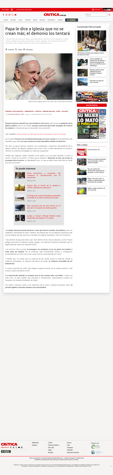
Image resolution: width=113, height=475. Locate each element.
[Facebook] (3, 14)
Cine (68, 445)
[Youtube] (15, 14)
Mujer (50, 450)
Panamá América (53, 445)
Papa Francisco (18, 111)
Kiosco (69, 442)
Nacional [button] (13, 20)
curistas (38, 111)
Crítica (50, 442)
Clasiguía (70, 447)
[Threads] (6, 14)
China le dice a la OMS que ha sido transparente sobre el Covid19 (41, 134)
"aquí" (89, 466)
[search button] (109, 14)
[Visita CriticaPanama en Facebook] (11, 447)
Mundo (35, 20)
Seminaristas (29, 111)
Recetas (50, 452)
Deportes (28, 20)
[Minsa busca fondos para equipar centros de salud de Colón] (92, 40)
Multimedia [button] (51, 20)
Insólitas (42, 20)
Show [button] (20, 20)
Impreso (60, 20)
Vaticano (65, 111)
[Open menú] (12, 9)
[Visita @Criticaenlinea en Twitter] (14, 447)
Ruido (58, 111)
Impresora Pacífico (73, 452)
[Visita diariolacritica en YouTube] (19, 447)
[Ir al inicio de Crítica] (56, 14)
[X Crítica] (12, 14)
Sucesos (5, 20)
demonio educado (49, 111)
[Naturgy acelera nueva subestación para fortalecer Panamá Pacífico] (83, 72)
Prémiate (70, 450)
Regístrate (35, 442)
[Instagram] (9, 14)
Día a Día (51, 447)
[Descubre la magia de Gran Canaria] (83, 82)
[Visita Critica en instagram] (22, 447)
